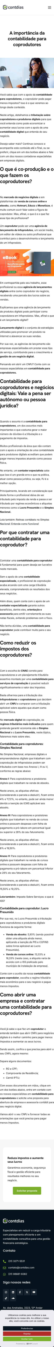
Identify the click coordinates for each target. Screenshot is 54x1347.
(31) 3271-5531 (16, 1261)
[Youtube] (34, 1292)
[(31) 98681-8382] (4, 1274)
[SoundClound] (13, 1298)
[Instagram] (6, 1292)
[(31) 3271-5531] (4, 1261)
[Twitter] (27, 1292)
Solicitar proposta (27, 1190)
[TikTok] (6, 1298)
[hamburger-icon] (49, 7)
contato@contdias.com (21, 1267)
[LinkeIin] (13, 1292)
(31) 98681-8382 (17, 1273)
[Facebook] (20, 1292)
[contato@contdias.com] (4, 1267)
